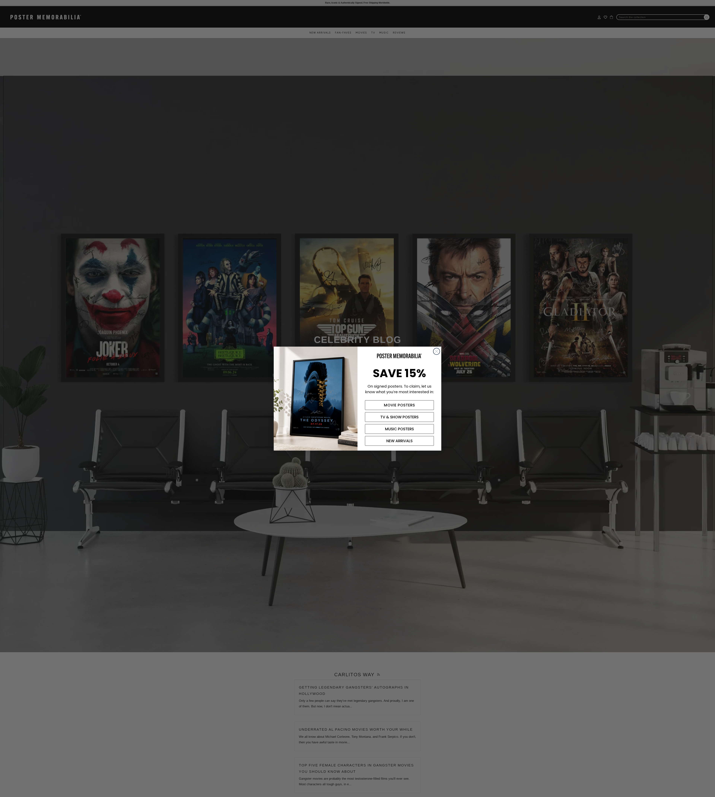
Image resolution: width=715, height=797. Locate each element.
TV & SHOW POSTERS (399, 417)
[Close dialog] (436, 351)
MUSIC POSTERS (399, 429)
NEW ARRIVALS (399, 441)
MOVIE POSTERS (399, 405)
